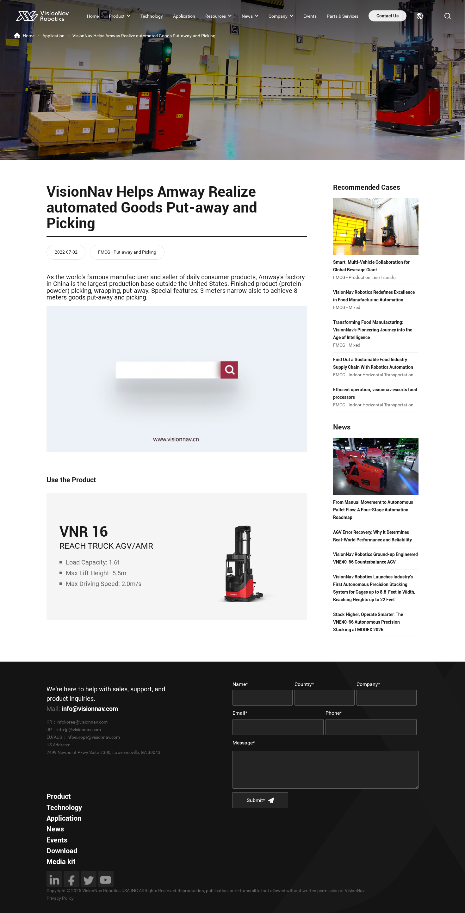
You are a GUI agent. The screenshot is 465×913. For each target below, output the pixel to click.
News (247, 15)
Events (310, 15)
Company (278, 15)
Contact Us (387, 15)
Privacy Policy (60, 898)
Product (117, 15)
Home (93, 15)
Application (184, 15)
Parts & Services (342, 15)
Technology (151, 15)
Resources (215, 15)
